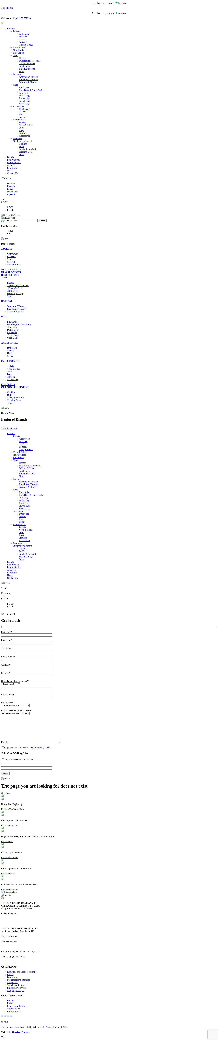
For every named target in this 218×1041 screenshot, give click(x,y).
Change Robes (26, 44)
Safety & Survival (27, 149)
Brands (10, 157)
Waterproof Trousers (28, 77)
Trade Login (7, 8)
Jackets (16, 31)
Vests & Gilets (19, 47)
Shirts (21, 71)
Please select (7, 702)
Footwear (17, 138)
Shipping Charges (15, 990)
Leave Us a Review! (16, 1006)
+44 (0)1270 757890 (21, 18)
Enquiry (5, 742)
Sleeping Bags (25, 152)
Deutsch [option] (11, 183)
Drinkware (24, 109)
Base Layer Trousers (28, 79)
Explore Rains (8, 873)
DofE (21, 146)
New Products (19, 50)
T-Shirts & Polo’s (27, 63)
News (10, 170)
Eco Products (19, 119)
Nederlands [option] (12, 191)
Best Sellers (18, 52)
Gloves (22, 111)
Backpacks (24, 87)
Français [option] (11, 186)
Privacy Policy (44, 747)
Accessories (18, 106)
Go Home (6, 793)
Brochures (12, 168)
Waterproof (24, 34)
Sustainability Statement (18, 980)
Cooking (23, 144)
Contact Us (12, 173)
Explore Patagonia (9, 889)
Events (10, 974)
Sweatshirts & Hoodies (29, 61)
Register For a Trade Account (21, 971)
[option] (112, 183)
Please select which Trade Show (16, 710)
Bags (15, 85)
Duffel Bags (24, 95)
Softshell (23, 42)
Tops (15, 55)
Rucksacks (24, 98)
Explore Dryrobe (9, 825)
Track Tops (24, 66)
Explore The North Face (12, 809)
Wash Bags (24, 103)
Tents (21, 154)
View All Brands (9, 428)
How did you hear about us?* (15, 681)
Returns (10, 1000)
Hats (21, 114)
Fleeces (22, 58)
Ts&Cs (64, 1027)
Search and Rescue (16, 985)
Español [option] (11, 194)
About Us (11, 165)
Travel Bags (24, 101)
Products (11, 28)
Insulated (23, 36)
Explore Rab (7, 841)
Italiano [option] (10, 189)
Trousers (23, 133)
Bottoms (17, 74)
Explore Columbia (9, 857)
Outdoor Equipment (22, 141)
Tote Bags (23, 93)
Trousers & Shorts (27, 82)
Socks (22, 117)
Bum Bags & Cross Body (31, 90)
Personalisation (14, 162)
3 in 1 (21, 39)
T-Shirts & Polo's (15, 288)
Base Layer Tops (27, 69)
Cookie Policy (13, 1008)
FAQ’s (10, 1003)
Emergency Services (16, 988)
